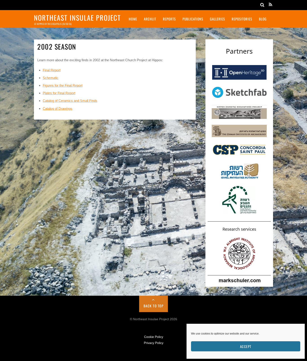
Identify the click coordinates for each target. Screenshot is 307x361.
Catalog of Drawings (57, 108)
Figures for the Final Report (62, 85)
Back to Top (154, 305)
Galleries (217, 18)
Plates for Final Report (59, 93)
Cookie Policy (153, 337)
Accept (245, 346)
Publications (192, 18)
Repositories (242, 18)
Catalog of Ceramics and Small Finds (70, 101)
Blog (263, 18)
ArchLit (150, 18)
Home (133, 18)
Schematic (50, 78)
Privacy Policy (153, 343)
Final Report (51, 70)
